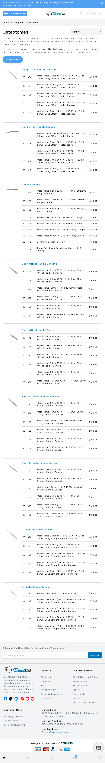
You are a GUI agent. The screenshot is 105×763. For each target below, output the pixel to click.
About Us (46, 677)
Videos (76, 698)
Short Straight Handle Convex (39, 463)
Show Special (80, 685)
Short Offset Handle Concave (39, 264)
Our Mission (47, 681)
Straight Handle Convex (36, 587)
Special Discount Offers (85, 677)
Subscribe (95, 655)
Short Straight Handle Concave (40, 397)
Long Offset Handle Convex (38, 127)
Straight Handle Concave (37, 529)
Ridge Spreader (31, 184)
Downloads (79, 694)
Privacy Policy (48, 690)
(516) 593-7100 (57, 724)
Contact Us (47, 698)
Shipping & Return (13, 716)
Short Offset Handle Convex (39, 330)
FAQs (43, 685)
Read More (12, 59)
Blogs (76, 690)
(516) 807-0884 (75, 724)
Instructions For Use (84, 702)
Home (6, 22)
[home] (51, 757)
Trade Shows (80, 681)
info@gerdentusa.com (60, 732)
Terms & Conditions (51, 694)
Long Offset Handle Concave (39, 69)
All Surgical (17, 22)
